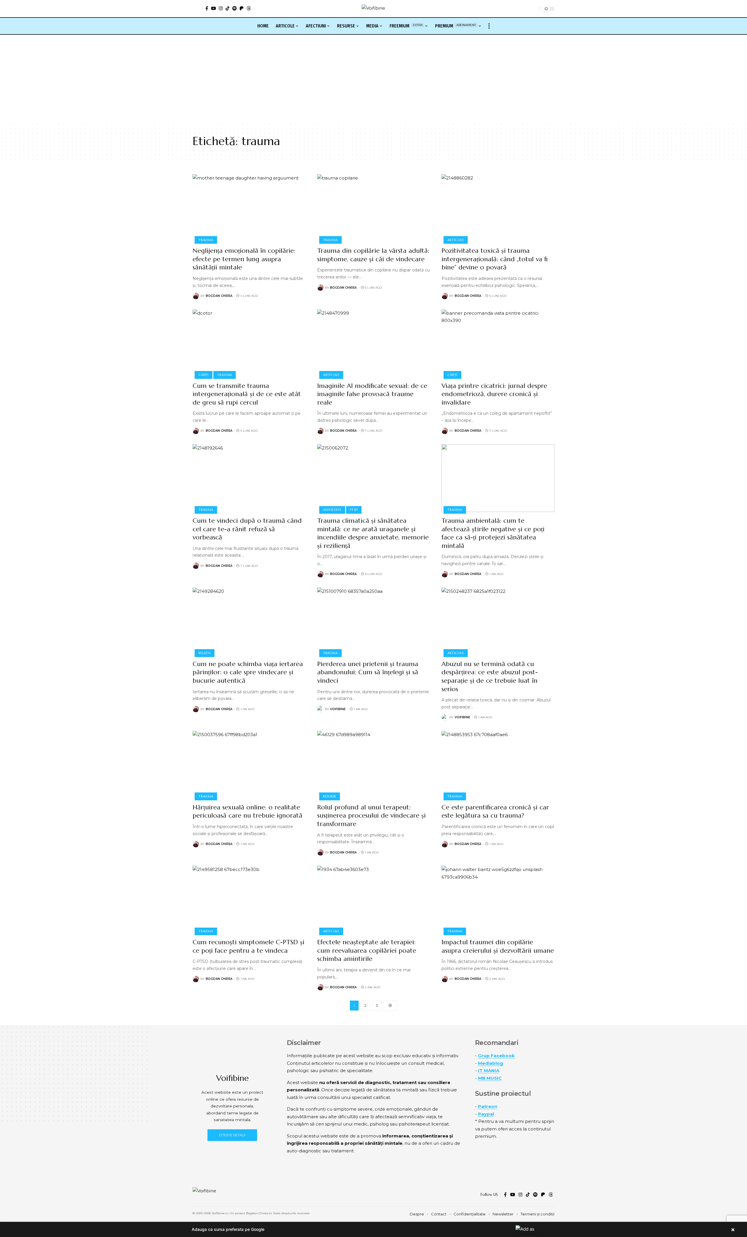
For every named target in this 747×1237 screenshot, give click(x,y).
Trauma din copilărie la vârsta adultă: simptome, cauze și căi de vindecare (373, 255)
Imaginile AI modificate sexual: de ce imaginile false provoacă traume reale (372, 394)
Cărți (203, 375)
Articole (455, 240)
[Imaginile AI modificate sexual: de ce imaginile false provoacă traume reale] (373, 343)
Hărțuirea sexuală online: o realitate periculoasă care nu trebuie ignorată (247, 811)
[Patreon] (241, 8)
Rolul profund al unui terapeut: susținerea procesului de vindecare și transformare (371, 815)
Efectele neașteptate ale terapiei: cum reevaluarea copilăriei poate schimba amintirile (366, 950)
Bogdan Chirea (219, 296)
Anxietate (332, 510)
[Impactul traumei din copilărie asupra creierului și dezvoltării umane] (497, 899)
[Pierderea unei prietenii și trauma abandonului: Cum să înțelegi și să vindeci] (373, 621)
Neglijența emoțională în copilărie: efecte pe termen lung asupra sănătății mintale (244, 259)
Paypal (486, 1114)
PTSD (354, 510)
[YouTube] (213, 8)
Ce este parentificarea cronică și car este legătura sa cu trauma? (495, 811)
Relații (204, 653)
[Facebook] (207, 8)
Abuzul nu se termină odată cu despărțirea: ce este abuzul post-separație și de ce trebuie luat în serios (489, 676)
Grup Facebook (496, 1055)
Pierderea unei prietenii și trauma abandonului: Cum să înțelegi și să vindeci (367, 672)
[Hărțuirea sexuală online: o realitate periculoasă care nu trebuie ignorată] (249, 765)
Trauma (205, 240)
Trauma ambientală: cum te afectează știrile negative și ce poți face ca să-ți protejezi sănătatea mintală (492, 533)
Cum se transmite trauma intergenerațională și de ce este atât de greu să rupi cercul (247, 394)
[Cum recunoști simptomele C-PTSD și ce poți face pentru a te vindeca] (249, 899)
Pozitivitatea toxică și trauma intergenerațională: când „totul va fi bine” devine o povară (494, 259)
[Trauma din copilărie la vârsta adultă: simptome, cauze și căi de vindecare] (373, 208)
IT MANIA (488, 1070)
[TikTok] (227, 8)
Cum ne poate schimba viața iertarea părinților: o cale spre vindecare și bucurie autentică (248, 672)
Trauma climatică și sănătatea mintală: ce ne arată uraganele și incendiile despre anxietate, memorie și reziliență (373, 533)
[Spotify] (234, 8)
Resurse (329, 796)
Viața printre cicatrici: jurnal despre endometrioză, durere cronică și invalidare (494, 394)
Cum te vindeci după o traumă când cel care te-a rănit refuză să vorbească (247, 529)
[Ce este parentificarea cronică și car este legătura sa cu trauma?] (497, 765)
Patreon (487, 1106)
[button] (197, 8)
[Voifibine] (373, 8)
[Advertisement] (373, 78)
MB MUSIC (490, 1078)
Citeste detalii (232, 1135)
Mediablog (490, 1063)
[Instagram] (220, 8)
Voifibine (337, 709)
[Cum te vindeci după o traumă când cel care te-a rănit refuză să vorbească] (249, 478)
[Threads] (248, 8)
